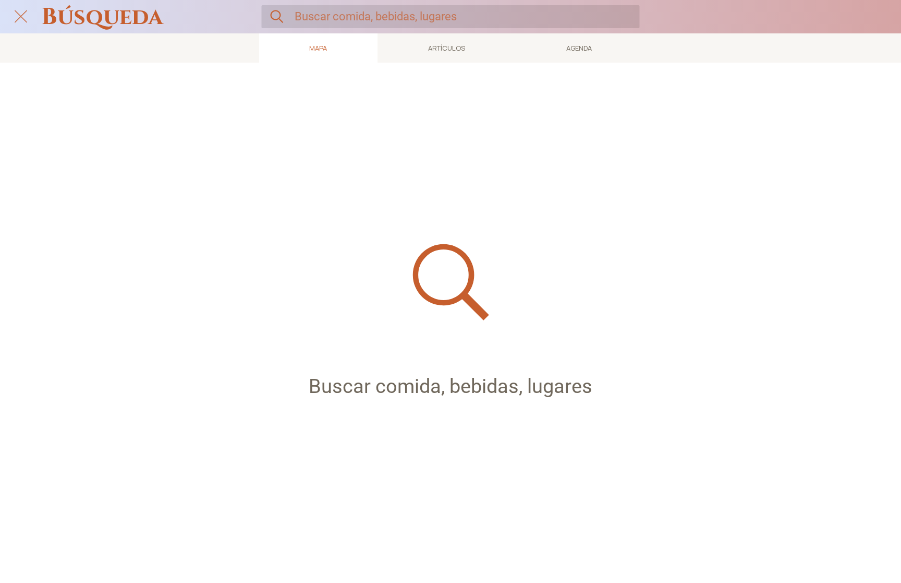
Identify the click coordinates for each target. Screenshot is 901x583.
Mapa (318, 48)
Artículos (446, 48)
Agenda (579, 48)
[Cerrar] (21, 16)
